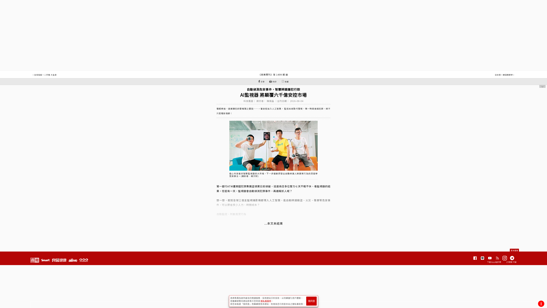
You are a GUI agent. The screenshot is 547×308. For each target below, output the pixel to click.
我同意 (311, 301)
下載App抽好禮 (494, 262)
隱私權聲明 (266, 301)
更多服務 (514, 250)
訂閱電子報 (511, 262)
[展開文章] (287, 74)
